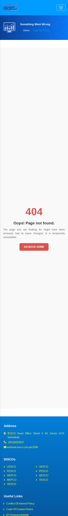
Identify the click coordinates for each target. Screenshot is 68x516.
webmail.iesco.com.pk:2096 (22, 447)
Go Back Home (34, 246)
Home (26, 30)
